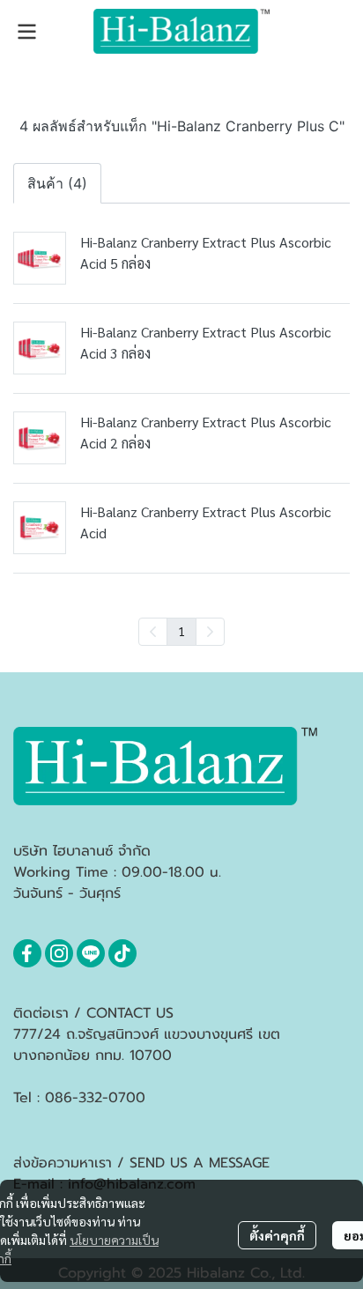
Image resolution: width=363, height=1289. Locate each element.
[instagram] (59, 953)
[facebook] (27, 953)
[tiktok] (122, 953)
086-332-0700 (95, 1097)
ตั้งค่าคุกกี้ (277, 1235)
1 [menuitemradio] (181, 631)
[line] (91, 953)
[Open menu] (26, 31)
